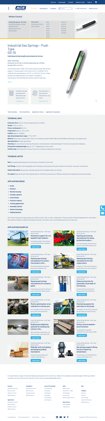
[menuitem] (34, 8)
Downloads (61, 2)
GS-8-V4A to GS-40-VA (37, 24)
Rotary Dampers (13, 30)
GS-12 (47, 26)
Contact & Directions (86, 400)
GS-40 (48, 37)
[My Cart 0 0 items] (95, 2)
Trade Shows (66, 406)
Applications (11, 400)
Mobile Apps (47, 393)
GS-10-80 (63, 33)
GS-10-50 (63, 28)
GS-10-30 (63, 24)
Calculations (29, 386)
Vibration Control (12, 393)
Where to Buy (80, 2)
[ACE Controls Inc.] (20, 8)
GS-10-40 (63, 26)
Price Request (66, 393)
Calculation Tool (43, 101)
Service (53, 2)
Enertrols (83, 395)
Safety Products (12, 395)
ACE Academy (47, 397)
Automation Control (13, 388)
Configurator (19, 101)
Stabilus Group (93, 8)
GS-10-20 (63, 22)
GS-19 (47, 30)
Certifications (47, 400)
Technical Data (12, 112)
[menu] (43, 8)
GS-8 (47, 22)
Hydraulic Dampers (13, 26)
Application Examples (53, 112)
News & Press (66, 402)
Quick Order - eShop (68, 390)
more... (10, 82)
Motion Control (11, 390)
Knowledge (47, 395)
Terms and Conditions (23, 417)
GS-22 (48, 33)
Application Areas (38, 112)
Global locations (85, 402)
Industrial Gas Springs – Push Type (17, 22)
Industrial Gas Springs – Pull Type (17, 24)
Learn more (36, 247)
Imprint (43, 417)
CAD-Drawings (48, 388)
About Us (83, 393)
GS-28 (47, 35)
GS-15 (47, 28)
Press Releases (66, 404)
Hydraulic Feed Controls (15, 28)
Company (83, 390)
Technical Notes (24, 112)
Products (10, 386)
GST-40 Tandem (35, 26)
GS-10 (47, 24)
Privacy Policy (35, 417)
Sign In (89, 2)
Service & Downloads (49, 386)
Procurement (66, 395)
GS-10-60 (63, 30)
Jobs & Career (84, 397)
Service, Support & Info (68, 397)
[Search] (71, 8)
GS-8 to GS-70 (34, 22)
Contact (70, 2)
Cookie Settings (12, 417)
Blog (82, 386)
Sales (64, 386)
